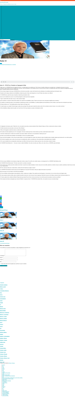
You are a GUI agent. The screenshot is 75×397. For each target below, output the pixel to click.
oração (1, 326)
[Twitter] (37, 200)
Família (1, 302)
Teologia (1, 346)
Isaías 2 (1, 220)
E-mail (1, 259)
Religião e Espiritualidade (5, 336)
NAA (3, 25)
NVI (3, 370)
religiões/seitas (2, 342)
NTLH (3, 10)
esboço (1, 294)
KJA (3, 369)
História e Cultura (3, 316)
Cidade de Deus (5, 35)
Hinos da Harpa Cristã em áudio (7, 19)
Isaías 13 (1, 207)
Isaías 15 (1, 206)
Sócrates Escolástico (5, 34)
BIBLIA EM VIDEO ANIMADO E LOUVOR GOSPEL (12, 18)
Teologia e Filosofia (3, 354)
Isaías (1, 63)
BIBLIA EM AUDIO (6, 374)
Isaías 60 (2, 241)
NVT (3, 8)
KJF (3, 17)
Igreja (1, 322)
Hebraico (3, 27)
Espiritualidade (3, 298)
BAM (3, 24)
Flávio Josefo (4, 31)
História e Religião (3, 318)
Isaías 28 (2, 230)
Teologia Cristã (3, 352)
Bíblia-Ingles (4, 20)
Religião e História (3, 338)
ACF (3, 30)
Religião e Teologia (3, 340)
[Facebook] (37, 196)
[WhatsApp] (37, 198)
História (1, 306)
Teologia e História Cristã (4, 358)
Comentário (2, 255)
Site (0, 261)
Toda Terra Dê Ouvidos (4, 2)
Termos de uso (4, 23)
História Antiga (3, 308)
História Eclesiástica (5, 32)
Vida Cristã (2, 362)
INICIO (3, 6)
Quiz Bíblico (4, 22)
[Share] (37, 205)
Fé (0, 304)
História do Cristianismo (4, 312)
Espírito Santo (2, 296)
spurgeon (1, 344)
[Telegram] (37, 202)
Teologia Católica (3, 350)
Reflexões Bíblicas (3, 332)
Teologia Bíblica (3, 348)
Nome (1, 257)
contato (3, 371)
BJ (2, 29)
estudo (1, 300)
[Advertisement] (33, 72)
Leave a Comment (12, 64)
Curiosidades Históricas (4, 290)
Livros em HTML (5, 36)
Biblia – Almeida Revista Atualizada (8, 16)
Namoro (1, 324)
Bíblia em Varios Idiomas (6, 21)
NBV (3, 26)
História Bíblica (3, 310)
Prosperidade (2, 330)
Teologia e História (3, 356)
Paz (0, 328)
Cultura (1, 288)
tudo (8, 64)
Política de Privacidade (6, 372)
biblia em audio (3, 286)
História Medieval (3, 320)
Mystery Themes (12, 363)
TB (2, 7)
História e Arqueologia (4, 314)
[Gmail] (37, 204)
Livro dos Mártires (5, 33)
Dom (1, 292)
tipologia (1, 360)
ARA (3, 373)
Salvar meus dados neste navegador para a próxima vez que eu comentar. (14, 263)
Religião (1, 334)
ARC (3, 9)
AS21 (3, 28)
